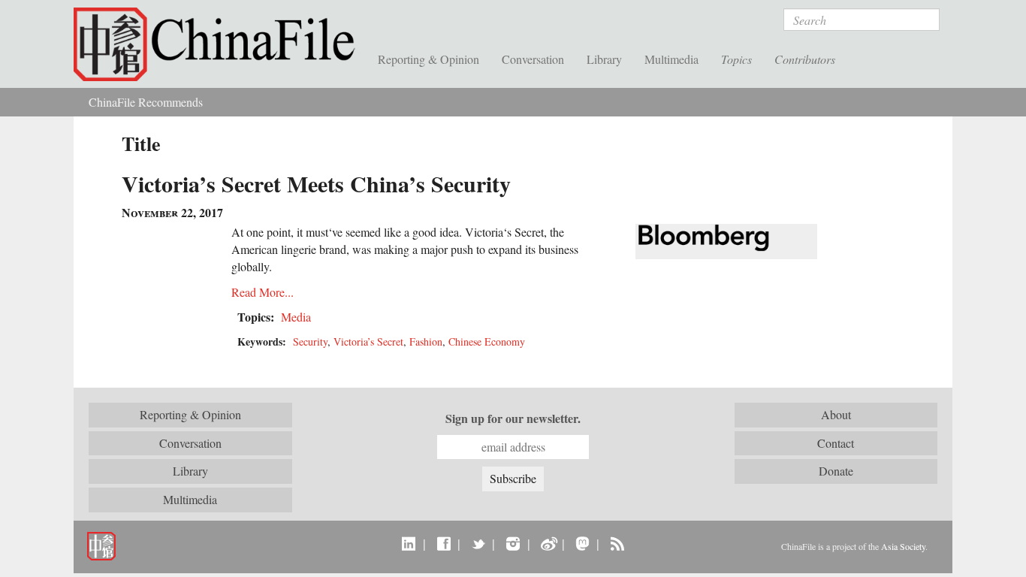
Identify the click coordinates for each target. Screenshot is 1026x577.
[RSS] (617, 543)
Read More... (262, 292)
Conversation (533, 59)
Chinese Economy (486, 341)
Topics (736, 59)
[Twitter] (478, 543)
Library (604, 59)
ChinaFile (220, 45)
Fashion (425, 341)
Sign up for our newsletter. (513, 418)
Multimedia (671, 59)
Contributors (804, 59)
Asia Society (903, 546)
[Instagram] (512, 543)
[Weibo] (548, 543)
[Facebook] (443, 543)
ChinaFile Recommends (146, 102)
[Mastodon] (582, 543)
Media (296, 317)
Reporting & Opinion (428, 59)
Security (310, 341)
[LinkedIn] (409, 543)
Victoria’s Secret (368, 341)
